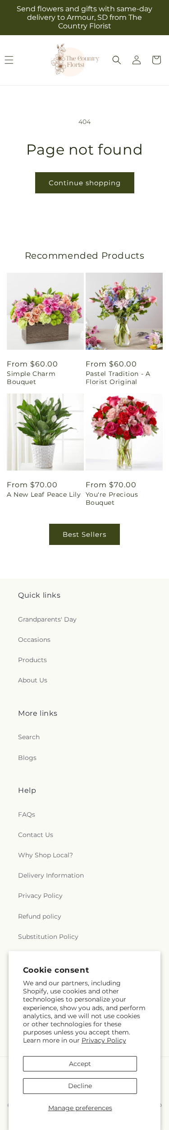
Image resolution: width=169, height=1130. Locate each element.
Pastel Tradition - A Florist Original (118, 378)
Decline (80, 1086)
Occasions (34, 640)
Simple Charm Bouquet (31, 378)
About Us (32, 680)
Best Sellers (84, 534)
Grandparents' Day (47, 619)
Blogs (27, 758)
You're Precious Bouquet (112, 498)
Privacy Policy (104, 1040)
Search (29, 737)
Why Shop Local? (45, 855)
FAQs (26, 814)
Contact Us (35, 835)
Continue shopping (85, 182)
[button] (117, 60)
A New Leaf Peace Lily (44, 494)
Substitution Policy (48, 937)
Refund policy (39, 916)
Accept (80, 1064)
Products (32, 660)
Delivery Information (51, 875)
